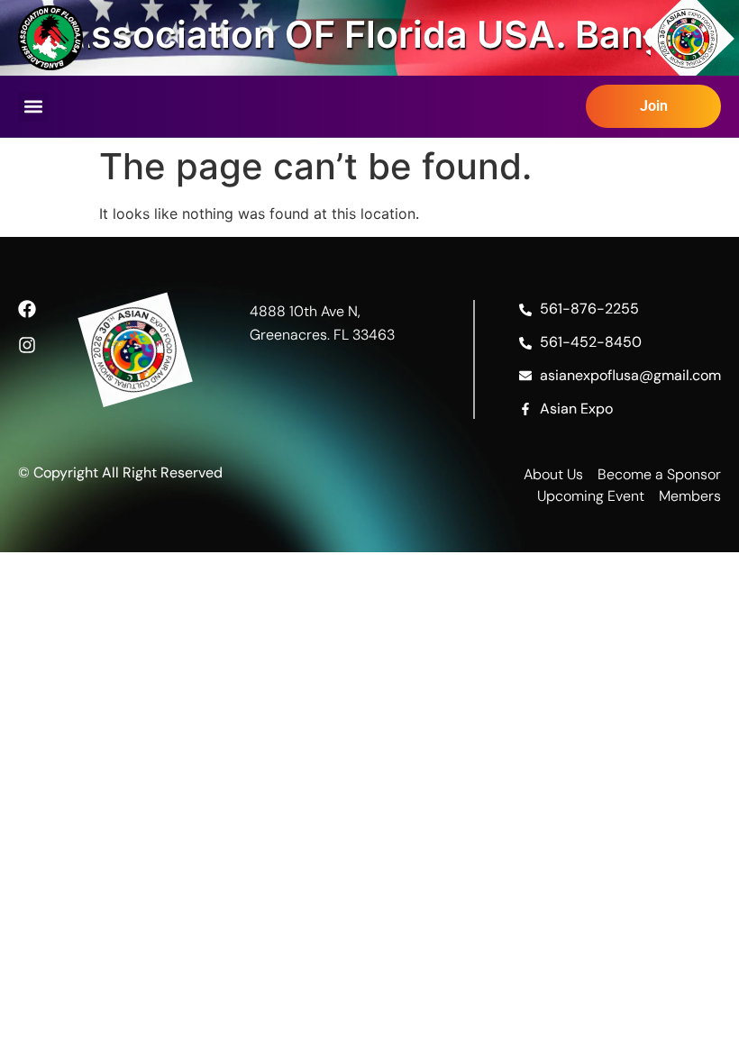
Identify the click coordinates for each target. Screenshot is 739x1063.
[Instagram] (27, 345)
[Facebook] (27, 309)
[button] (33, 107)
